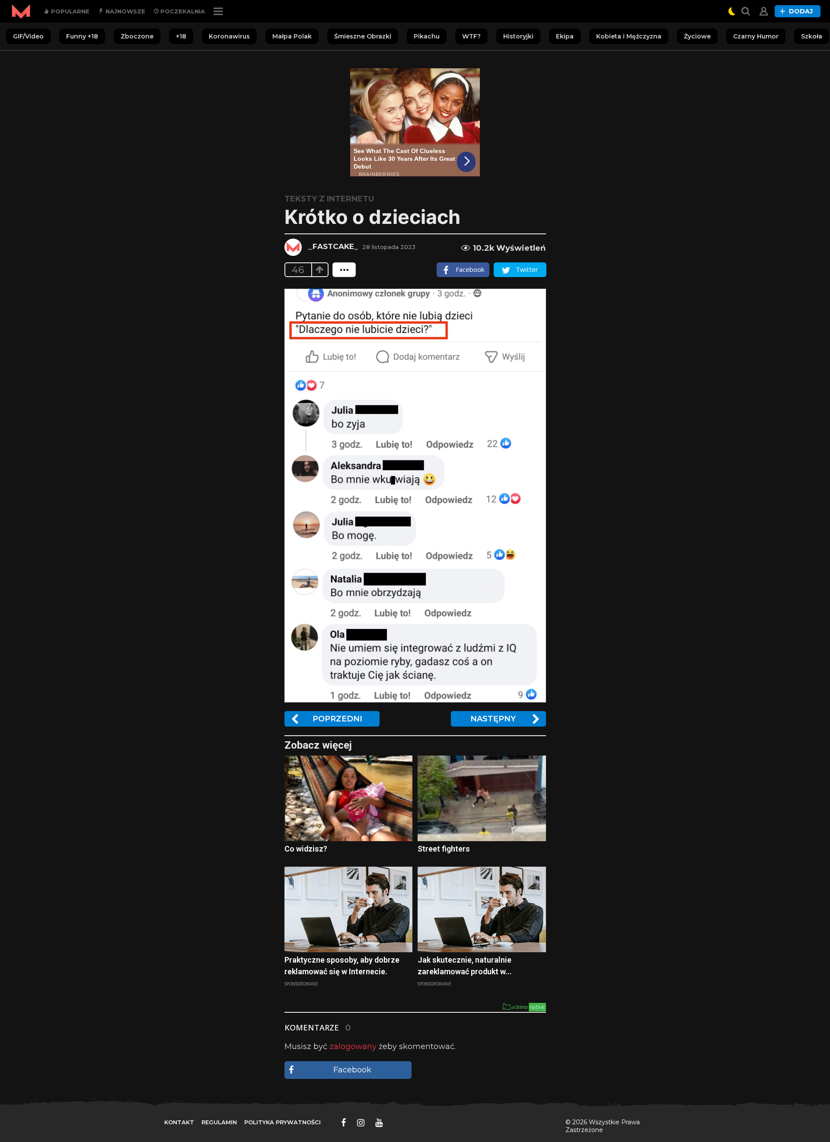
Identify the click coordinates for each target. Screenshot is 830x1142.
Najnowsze (124, 11)
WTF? (471, 36)
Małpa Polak (292, 36)
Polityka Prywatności (282, 1122)
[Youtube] (379, 1122)
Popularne (69, 11)
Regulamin (219, 1122)
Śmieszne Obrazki (362, 36)
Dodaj (801, 11)
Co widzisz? (305, 848)
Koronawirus (229, 36)
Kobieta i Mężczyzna (628, 36)
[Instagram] (360, 1122)
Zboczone (137, 36)
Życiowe (697, 36)
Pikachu (427, 36)
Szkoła (811, 36)
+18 (181, 36)
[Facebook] (343, 1122)
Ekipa (565, 36)
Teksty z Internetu (329, 199)
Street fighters (444, 848)
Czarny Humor (756, 36)
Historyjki (518, 36)
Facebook (352, 1070)
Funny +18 (82, 36)
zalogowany (353, 1046)
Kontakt (179, 1122)
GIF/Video (28, 36)
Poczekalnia (182, 11)
